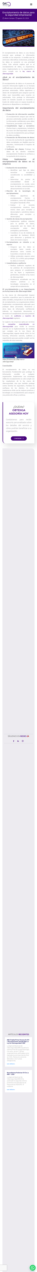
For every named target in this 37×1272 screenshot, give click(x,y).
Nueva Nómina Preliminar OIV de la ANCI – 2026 (18, 1073)
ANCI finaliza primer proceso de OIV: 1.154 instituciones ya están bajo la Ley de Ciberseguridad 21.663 (18, 1041)
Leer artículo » (11, 1064)
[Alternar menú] (31, 4)
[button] (33, 1268)
